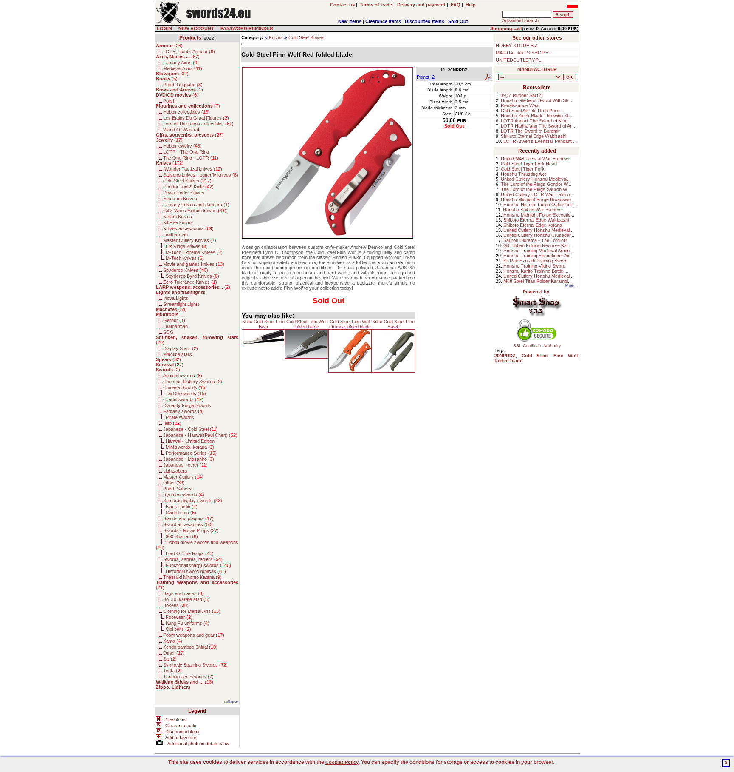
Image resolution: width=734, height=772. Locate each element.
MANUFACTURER (537, 69)
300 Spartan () (182, 536)
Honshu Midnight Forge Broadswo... (538, 199)
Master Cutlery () (183, 476)
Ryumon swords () (183, 494)
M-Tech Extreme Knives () (194, 252)
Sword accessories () (188, 524)
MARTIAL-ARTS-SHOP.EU (524, 52)
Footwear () (179, 617)
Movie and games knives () (193, 264)
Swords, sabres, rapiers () (193, 559)
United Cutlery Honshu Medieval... (536, 179)
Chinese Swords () (185, 387)
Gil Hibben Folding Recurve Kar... (537, 245)
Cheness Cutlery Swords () (192, 381)
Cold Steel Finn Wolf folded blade (306, 324)
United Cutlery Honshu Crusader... (538, 235)
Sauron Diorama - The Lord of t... (537, 240)
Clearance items (383, 21)
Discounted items (424, 21)
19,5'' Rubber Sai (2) (522, 95)
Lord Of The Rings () (190, 553)
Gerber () (174, 320)
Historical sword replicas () (196, 571)
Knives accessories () (188, 228)
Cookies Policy (342, 762)
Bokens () (176, 605)
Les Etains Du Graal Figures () (196, 117)
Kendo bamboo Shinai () (190, 647)
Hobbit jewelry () (182, 145)
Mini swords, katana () (190, 447)
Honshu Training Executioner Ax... (538, 255)
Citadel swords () (183, 399)
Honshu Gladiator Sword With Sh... (536, 100)
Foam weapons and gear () (193, 635)
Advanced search (520, 20)
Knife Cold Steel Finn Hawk (393, 324)
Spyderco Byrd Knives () (192, 276)
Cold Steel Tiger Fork (523, 168)
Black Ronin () (182, 506)
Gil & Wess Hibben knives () (194, 210)
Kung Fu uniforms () (187, 623)
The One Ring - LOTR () (190, 157)
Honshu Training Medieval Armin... (538, 250)
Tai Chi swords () (186, 393)
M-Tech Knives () (185, 258)
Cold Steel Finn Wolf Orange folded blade (350, 324)
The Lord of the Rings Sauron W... (535, 189)
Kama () (172, 641)
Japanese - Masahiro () (188, 458)
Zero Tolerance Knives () (190, 282)
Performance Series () (191, 453)
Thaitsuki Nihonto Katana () (192, 577)
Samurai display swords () (192, 500)
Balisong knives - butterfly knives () (200, 174)
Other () (174, 482)
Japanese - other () (185, 464)
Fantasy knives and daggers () (196, 204)
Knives (276, 37)
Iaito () (172, 423)
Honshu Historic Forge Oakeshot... (539, 204)
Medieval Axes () (182, 68)
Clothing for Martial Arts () (191, 611)
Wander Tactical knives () (192, 168)
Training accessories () (188, 676)
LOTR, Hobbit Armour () (189, 51)
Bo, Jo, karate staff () (186, 599)
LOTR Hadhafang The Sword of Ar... (538, 125)
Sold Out (458, 21)
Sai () (170, 658)
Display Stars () (180, 348)
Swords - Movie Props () (191, 530)
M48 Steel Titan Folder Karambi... (537, 281)
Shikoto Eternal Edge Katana (532, 225)
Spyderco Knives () (185, 270)
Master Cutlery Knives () (189, 240)
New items (349, 21)
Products (190, 38)
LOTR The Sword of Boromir (530, 131)
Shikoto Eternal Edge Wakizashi (533, 136)
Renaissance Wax (520, 105)
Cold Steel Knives (306, 37)
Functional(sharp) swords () (198, 565)
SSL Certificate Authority (537, 345)
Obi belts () (178, 629)
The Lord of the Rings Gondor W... (536, 184)
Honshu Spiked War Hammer (533, 209)
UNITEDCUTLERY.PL (518, 60)
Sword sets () (181, 512)
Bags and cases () (183, 593)
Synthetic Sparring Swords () (195, 664)
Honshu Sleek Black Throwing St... (536, 115)
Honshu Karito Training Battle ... (535, 270)
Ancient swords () (182, 375)
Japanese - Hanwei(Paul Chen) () (200, 435)
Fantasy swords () (183, 411)
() (169, 45)
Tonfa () (172, 670)
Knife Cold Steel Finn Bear (263, 324)
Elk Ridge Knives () (187, 246)
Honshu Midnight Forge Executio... (538, 214)
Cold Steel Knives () (187, 180)
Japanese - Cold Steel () (190, 429)
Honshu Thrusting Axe (524, 174)
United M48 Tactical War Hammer (535, 158)
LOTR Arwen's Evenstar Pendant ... (540, 141)
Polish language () (183, 84)
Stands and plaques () (188, 518)
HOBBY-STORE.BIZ (517, 45)
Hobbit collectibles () (186, 111)
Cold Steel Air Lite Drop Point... (532, 110)
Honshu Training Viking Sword (534, 265)
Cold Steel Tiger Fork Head (529, 163)
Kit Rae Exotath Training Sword (535, 260)
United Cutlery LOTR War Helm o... (537, 194)
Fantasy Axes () (181, 62)
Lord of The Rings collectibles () (198, 123)
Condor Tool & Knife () (188, 186)
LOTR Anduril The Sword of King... (536, 120)
